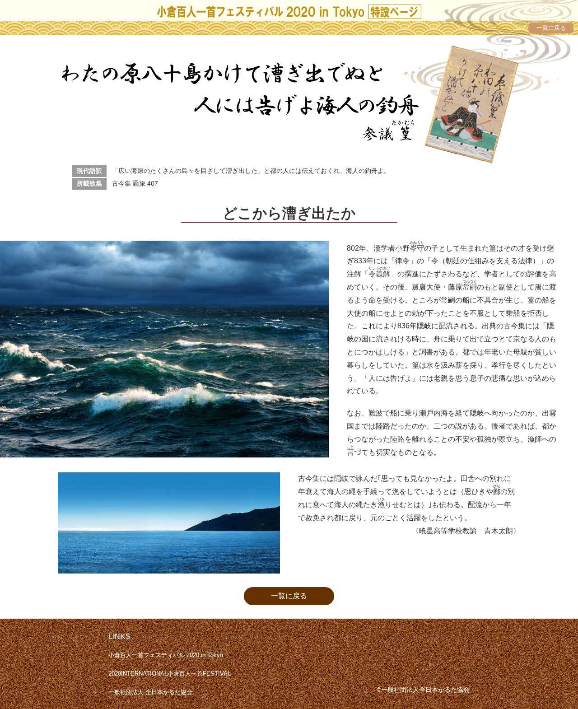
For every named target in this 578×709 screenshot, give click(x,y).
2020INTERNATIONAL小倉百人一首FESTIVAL (169, 673)
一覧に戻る (289, 596)
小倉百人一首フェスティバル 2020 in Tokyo (165, 655)
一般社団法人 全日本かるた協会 (150, 692)
